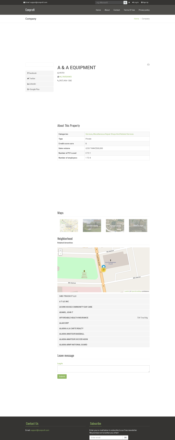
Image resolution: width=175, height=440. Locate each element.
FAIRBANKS (67, 77)
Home (98, 10)
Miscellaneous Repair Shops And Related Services (113, 134)
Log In (136, 2)
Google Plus (34, 89)
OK (125, 438)
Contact (117, 10)
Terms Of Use (129, 10)
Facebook (32, 73)
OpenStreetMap (136, 291)
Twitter (32, 79)
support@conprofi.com (40, 430)
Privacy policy (144, 10)
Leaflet (127, 291)
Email (36, 2)
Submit (62, 376)
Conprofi (30, 9)
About (107, 10)
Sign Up (145, 2)
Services (89, 134)
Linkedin (32, 84)
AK (60, 77)
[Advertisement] (87, 43)
